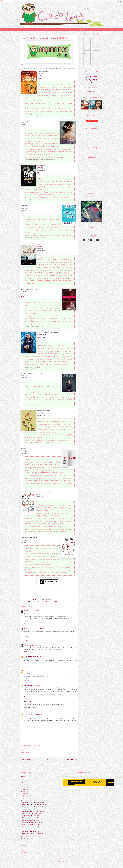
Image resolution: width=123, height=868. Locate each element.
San (25, 611)
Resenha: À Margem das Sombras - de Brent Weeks (33, 824)
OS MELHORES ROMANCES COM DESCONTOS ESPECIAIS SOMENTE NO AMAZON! (83, 776)
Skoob (40, 78)
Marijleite (26, 645)
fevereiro (25, 840)
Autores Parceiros (61, 30)
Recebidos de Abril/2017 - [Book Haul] (30, 815)
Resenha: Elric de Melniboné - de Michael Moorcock (33, 813)
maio (24, 800)
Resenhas (73, 30)
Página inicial (49, 759)
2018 (22, 780)
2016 (22, 846)
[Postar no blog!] (47, 599)
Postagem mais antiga (71, 759)
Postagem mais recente (27, 759)
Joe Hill (40, 73)
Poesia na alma (27, 714)
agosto (24, 793)
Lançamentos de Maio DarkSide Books (30, 831)
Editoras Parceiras (47, 30)
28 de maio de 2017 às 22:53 (38, 671)
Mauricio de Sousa (41, 334)
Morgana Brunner (28, 671)
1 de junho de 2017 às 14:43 (37, 714)
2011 (22, 857)
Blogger (64, 861)
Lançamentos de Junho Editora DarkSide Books (32, 806)
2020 (22, 776)
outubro (24, 789)
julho (24, 796)
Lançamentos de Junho (53, 601)
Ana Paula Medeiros (28, 685)
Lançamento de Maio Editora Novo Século (31, 827)
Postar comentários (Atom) (51, 764)
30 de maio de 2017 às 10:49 (35, 702)
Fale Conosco (83, 30)
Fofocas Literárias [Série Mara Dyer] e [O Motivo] (32, 822)
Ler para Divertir (27, 638)
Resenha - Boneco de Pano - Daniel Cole (31, 818)
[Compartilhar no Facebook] (49, 599)
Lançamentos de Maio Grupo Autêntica (30, 820)
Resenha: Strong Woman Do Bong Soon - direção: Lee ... (34, 804)
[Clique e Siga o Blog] (92, 121)
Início (37, 30)
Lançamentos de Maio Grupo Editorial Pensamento (33, 811)
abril (24, 836)
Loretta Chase (24, 291)
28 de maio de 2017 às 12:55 (35, 645)
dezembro (25, 784)
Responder (26, 624)
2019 (22, 778)
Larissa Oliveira (27, 656)
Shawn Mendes (44, 374)
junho (24, 798)
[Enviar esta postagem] (43, 599)
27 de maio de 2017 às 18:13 (39, 629)
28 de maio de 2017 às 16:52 (37, 656)
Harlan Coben (40, 167)
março (24, 838)
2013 (22, 852)
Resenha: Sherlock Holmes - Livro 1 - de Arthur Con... (33, 833)
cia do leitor (29, 601)
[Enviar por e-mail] (45, 599)
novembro (25, 787)
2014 (22, 850)
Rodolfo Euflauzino (28, 629)
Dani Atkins (23, 207)
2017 (22, 782)
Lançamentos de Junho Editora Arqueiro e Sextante (33, 802)
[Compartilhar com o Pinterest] (51, 599)
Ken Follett (39, 246)
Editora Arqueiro (35, 601)
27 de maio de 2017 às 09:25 (32, 611)
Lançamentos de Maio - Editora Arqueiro (31, 829)
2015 (22, 848)
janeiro (24, 843)
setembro (25, 791)
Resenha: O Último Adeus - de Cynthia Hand (31, 809)
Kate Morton (31, 121)
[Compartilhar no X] (48, 599)
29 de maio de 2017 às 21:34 (39, 685)
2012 (22, 854)
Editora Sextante (43, 601)
